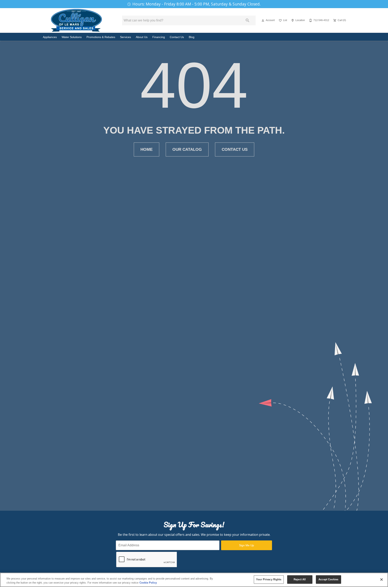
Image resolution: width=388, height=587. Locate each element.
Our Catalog (187, 149)
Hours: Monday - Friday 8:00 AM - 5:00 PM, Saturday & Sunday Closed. (196, 4)
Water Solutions (72, 37)
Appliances (50, 37)
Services (125, 37)
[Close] (381, 579)
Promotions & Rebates (100, 37)
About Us (142, 37)
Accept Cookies (328, 579)
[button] (262, 20)
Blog (191, 37)
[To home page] (76, 20)
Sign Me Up (246, 545)
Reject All (300, 579)
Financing (158, 37)
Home (146, 149)
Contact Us (177, 37)
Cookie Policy (148, 582)
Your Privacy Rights (268, 579)
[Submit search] (247, 20)
